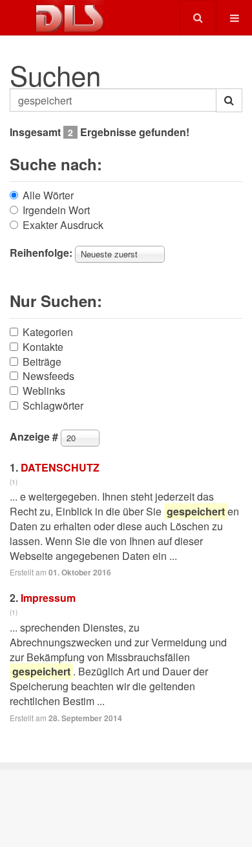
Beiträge (42, 362)
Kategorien (48, 332)
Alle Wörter (48, 195)
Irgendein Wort (56, 210)
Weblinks (44, 391)
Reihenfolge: (41, 253)
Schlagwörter (53, 406)
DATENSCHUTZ (60, 467)
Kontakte (43, 347)
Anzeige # (34, 437)
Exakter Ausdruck (63, 225)
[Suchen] (229, 100)
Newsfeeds (48, 376)
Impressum (48, 597)
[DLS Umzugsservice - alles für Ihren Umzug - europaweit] (70, 16)
